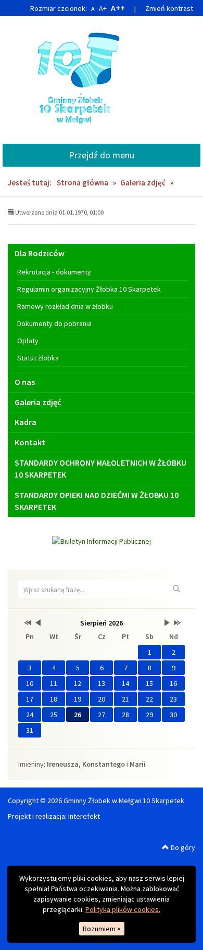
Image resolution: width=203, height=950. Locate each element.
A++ (118, 8)
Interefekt (84, 816)
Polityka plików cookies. (122, 909)
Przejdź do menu (101, 155)
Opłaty (28, 340)
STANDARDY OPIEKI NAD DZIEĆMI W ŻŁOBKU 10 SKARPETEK (97, 501)
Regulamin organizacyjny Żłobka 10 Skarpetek (89, 289)
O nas (25, 382)
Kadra (25, 422)
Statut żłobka (38, 357)
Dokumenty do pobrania (54, 323)
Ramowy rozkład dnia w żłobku (65, 306)
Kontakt (30, 442)
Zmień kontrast (169, 8)
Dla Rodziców (40, 253)
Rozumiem (102, 928)
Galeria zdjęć (143, 183)
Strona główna (82, 183)
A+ (103, 8)
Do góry (182, 847)
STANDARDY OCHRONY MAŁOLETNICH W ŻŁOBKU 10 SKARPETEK (100, 468)
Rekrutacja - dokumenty (54, 272)
